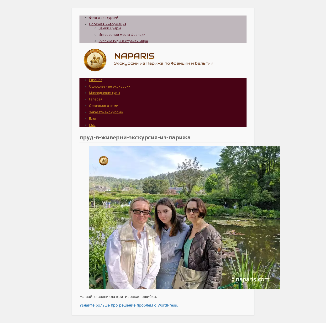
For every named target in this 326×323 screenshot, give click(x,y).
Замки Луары (110, 28)
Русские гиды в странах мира (123, 41)
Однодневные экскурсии (109, 86)
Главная (95, 80)
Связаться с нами (103, 106)
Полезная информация (107, 24)
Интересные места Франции (122, 34)
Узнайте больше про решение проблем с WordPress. (128, 305)
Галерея (95, 99)
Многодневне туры (104, 93)
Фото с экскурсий (103, 18)
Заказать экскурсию (106, 112)
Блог (92, 118)
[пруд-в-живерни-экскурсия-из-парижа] (184, 288)
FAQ (92, 125)
